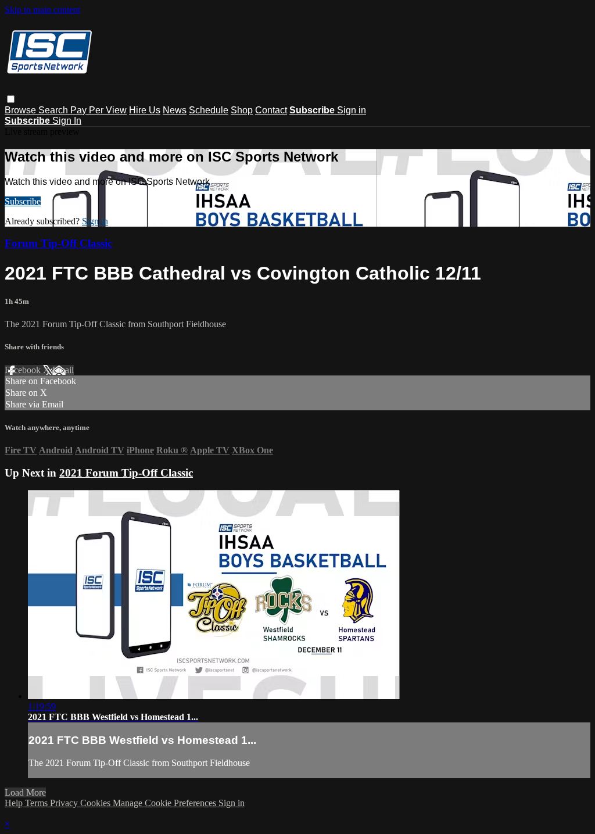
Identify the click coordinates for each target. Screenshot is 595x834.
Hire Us (144, 110)
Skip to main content (42, 10)
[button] (11, 99)
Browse (21, 110)
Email (63, 370)
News (175, 110)
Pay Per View (98, 110)
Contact (271, 110)
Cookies (96, 803)
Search (54, 110)
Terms (37, 803)
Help (15, 803)
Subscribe (23, 201)
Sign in (351, 110)
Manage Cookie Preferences (165, 803)
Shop (242, 110)
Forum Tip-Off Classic (58, 243)
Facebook (24, 370)
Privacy (65, 803)
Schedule (208, 110)
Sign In (66, 121)
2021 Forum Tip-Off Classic (126, 473)
